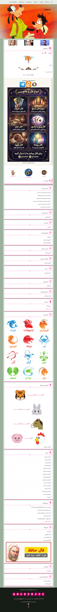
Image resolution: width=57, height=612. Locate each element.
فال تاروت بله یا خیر (47, 494)
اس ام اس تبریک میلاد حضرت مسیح (44, 192)
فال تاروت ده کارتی (47, 486)
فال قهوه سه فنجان (47, 240)
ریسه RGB (49, 306)
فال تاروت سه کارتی (47, 471)
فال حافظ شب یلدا (47, 537)
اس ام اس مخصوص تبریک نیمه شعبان (44, 198)
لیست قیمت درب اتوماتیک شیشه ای (44, 513)
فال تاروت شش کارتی (46, 480)
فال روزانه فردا (48, 584)
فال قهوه (49, 237)
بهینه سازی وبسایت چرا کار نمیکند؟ (44, 510)
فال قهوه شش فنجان (47, 243)
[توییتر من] (24, 594)
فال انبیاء (49, 227)
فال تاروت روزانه (47, 457)
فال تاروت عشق (48, 488)
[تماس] (28, 594)
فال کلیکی (49, 286)
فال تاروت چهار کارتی (47, 474)
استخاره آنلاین (21, 2)
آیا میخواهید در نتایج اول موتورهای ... (44, 519)
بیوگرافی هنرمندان (47, 581)
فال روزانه (35, 2)
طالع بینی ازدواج (48, 263)
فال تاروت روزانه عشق (46, 491)
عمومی (44, 181)
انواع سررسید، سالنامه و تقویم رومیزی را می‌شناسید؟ (41, 507)
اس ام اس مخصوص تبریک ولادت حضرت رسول (42, 201)
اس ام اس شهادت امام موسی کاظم (44, 195)
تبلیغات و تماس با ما (13, 2)
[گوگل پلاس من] (21, 594)
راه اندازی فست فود (47, 516)
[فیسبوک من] (35, 594)
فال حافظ (47, 2)
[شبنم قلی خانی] (12, 43)
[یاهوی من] (43, 594)
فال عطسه (49, 571)
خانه (51, 2)
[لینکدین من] (14, 594)
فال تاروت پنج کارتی (47, 477)
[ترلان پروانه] (28, 43)
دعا (25, 75)
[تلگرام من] (39, 594)
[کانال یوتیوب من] (17, 594)
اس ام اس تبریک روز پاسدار (45, 207)
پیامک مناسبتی (28, 2)
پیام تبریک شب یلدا (47, 540)
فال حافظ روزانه (48, 534)
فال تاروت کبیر (48, 460)
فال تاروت (41, 2)
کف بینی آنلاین (48, 253)
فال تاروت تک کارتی (47, 468)
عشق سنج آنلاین (47, 296)
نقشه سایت (23, 602)
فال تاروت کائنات (47, 465)
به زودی (47, 9)
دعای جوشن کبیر (47, 273)
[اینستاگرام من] (32, 594)
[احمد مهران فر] (44, 43)
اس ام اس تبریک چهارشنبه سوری (44, 204)
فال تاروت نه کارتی (47, 483)
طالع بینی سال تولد (47, 447)
